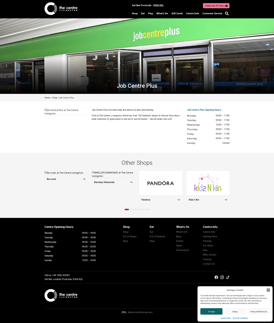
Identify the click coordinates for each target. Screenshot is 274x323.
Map (125, 241)
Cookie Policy (226, 318)
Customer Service (212, 13)
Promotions (182, 250)
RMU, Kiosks (209, 254)
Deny (235, 311)
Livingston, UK (179, 5)
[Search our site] (226, 13)
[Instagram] (222, 277)
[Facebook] (216, 277)
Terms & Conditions (240, 318)
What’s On (162, 13)
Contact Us (209, 263)
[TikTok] (227, 277)
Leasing (207, 259)
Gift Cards (177, 13)
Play (150, 13)
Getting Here (210, 236)
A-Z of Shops (130, 236)
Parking (207, 241)
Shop (135, 13)
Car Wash (208, 245)
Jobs (205, 250)
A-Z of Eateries (157, 236)
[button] (268, 290)
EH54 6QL (158, 5)
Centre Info (192, 13)
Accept (211, 311)
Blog (178, 236)
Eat (143, 13)
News (179, 245)
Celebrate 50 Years (215, 5)
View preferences (258, 311)
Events (179, 241)
